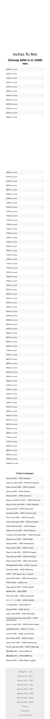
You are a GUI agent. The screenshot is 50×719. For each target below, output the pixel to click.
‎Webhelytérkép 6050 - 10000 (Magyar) (21, 526)
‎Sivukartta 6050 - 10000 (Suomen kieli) (21, 513)
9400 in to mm (11, 411)
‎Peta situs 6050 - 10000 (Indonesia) (20, 596)
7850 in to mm (11, 277)
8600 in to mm (11, 342)
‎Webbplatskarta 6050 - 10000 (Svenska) (21, 565)
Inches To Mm (25, 54)
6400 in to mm (11, 100)
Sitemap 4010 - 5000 (25, 693)
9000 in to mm (11, 376)
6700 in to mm (11, 177)
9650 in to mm (11, 433)
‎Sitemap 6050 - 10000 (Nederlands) (20, 543)
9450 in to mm (11, 415)
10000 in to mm (12, 463)
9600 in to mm (11, 429)
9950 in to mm (11, 459)
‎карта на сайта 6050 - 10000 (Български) (22, 483)
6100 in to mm (11, 74)
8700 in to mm (11, 350)
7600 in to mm (11, 255)
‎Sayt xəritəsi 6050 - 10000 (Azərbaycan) (21, 578)
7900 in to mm (11, 281)
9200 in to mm (11, 394)
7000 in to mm (11, 203)
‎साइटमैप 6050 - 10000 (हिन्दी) (16, 591)
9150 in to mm (11, 389)
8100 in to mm (11, 298)
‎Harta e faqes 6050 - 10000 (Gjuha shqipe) (22, 624)
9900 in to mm (11, 455)
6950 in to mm (11, 198)
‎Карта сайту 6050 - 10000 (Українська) (21, 642)
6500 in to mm (11, 108)
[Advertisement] (25, 25)
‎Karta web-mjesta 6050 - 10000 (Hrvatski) (22, 522)
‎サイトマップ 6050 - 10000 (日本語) (20, 600)
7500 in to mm (11, 246)
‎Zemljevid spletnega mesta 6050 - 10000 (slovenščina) (22, 619)
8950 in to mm (11, 372)
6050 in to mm (11, 69)
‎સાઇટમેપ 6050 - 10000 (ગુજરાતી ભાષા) (20, 634)
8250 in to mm (11, 311)
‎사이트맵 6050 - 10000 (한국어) (18, 605)
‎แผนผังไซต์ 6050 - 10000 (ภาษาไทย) (20, 629)
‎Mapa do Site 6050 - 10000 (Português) (21, 552)
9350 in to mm (11, 407)
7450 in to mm (11, 242)
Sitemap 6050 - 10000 (25, 702)
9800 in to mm (11, 446)
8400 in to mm (11, 324)
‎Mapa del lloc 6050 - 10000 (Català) (20, 587)
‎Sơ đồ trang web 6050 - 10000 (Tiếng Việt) (22, 647)
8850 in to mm (11, 363)
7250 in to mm (11, 224)
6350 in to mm (11, 95)
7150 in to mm (11, 216)
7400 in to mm (11, 237)
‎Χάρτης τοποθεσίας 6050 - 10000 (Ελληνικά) (23, 500)
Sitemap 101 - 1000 (25, 676)
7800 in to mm (11, 272)
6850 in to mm (11, 190)
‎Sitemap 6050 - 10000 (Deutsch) (18, 496)
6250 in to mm (11, 87)
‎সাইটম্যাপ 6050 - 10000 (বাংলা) (16, 583)
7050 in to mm (11, 207)
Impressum (25, 711)
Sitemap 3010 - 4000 (25, 689)
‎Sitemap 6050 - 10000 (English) (18, 478)
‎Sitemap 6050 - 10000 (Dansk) (18, 491)
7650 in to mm (11, 259)
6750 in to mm (11, 181)
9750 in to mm (11, 442)
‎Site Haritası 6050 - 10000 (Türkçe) (19, 638)
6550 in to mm (11, 113)
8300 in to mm (11, 316)
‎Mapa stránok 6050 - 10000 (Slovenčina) (22, 561)
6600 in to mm (11, 117)
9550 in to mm (11, 424)
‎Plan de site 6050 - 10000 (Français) (20, 517)
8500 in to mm (11, 333)
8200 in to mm (11, 307)
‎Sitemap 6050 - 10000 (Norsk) (17, 609)
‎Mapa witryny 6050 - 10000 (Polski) (19, 548)
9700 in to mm (11, 437)
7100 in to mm (11, 211)
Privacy (25, 706)
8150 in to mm (11, 303)
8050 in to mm (11, 294)
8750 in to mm (11, 355)
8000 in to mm (11, 290)
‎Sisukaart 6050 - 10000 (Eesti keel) (19, 509)
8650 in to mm (11, 346)
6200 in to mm (11, 82)
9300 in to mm (11, 402)
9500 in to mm (11, 420)
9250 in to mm (11, 398)
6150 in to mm (11, 78)
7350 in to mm (11, 233)
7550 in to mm (11, 250)
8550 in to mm (11, 337)
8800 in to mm (11, 359)
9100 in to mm (11, 385)
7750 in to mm (11, 268)
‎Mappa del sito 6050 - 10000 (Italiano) (21, 530)
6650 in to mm (11, 172)
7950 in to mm (11, 285)
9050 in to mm (11, 381)
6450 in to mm (11, 104)
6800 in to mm (11, 185)
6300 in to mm (11, 91)
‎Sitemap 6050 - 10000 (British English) (21, 660)
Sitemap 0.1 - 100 (25, 672)
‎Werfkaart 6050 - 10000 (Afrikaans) (19, 570)
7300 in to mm (11, 229)
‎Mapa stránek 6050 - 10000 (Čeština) (20, 487)
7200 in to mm (11, 220)
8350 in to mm (11, 320)
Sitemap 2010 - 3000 (25, 685)
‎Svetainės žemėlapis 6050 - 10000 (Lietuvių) (23, 535)
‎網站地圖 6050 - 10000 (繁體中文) (19, 656)
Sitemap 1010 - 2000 (25, 680)
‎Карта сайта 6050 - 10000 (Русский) (20, 614)
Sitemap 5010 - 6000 (25, 698)
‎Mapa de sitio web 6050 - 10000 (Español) (22, 504)
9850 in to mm (11, 450)
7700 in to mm (11, 264)
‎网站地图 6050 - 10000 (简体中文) (19, 651)
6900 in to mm (11, 194)
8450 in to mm (11, 329)
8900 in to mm (11, 368)
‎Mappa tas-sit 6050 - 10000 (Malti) (19, 539)
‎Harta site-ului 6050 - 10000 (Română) (21, 556)
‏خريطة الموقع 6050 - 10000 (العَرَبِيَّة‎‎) (19, 574)
